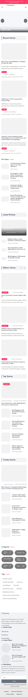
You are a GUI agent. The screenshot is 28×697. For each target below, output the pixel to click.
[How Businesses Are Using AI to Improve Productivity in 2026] (14, 348)
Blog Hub (5, 292)
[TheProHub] (14, 7)
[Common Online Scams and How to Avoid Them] (5, 497)
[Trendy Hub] (7, 552)
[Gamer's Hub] (7, 566)
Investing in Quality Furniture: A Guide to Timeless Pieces (16, 187)
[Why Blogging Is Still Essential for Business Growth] (3, 258)
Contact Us (4, 635)
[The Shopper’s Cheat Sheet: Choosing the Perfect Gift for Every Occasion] (5, 177)
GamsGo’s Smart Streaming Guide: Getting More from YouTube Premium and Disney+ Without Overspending (13, 138)
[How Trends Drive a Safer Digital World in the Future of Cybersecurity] (3, 250)
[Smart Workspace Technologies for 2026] (5, 520)
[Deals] (21, 566)
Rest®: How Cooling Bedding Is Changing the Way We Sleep (19, 646)
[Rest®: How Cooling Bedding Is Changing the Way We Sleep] (14, 51)
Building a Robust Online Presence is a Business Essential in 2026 (17, 241)
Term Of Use (4, 631)
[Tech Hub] (21, 552)
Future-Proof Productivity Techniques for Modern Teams (19, 507)
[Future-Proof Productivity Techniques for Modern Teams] (5, 508)
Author (16, 169)
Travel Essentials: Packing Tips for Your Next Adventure (17, 165)
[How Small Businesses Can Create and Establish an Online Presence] (5, 425)
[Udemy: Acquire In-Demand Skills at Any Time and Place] (5, 448)
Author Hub (17, 180)
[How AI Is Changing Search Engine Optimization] (5, 437)
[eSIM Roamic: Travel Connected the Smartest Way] (14, 89)
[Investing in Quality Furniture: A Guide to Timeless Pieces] (5, 188)
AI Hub (4, 359)
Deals (4, 72)
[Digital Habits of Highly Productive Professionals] (5, 532)
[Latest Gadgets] (21, 559)
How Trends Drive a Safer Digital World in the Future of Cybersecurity (16, 249)
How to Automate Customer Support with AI (19, 657)
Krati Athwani (12, 112)
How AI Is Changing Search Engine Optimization (17, 435)
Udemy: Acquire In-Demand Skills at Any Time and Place (18, 447)
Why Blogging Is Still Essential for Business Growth (18, 412)
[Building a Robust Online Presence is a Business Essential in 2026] (3, 241)
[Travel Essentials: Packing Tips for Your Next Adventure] (5, 166)
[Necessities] (7, 559)
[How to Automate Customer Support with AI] (14, 281)
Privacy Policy (5, 638)
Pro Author (11, 74)
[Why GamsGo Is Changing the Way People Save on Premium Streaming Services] (14, 473)
